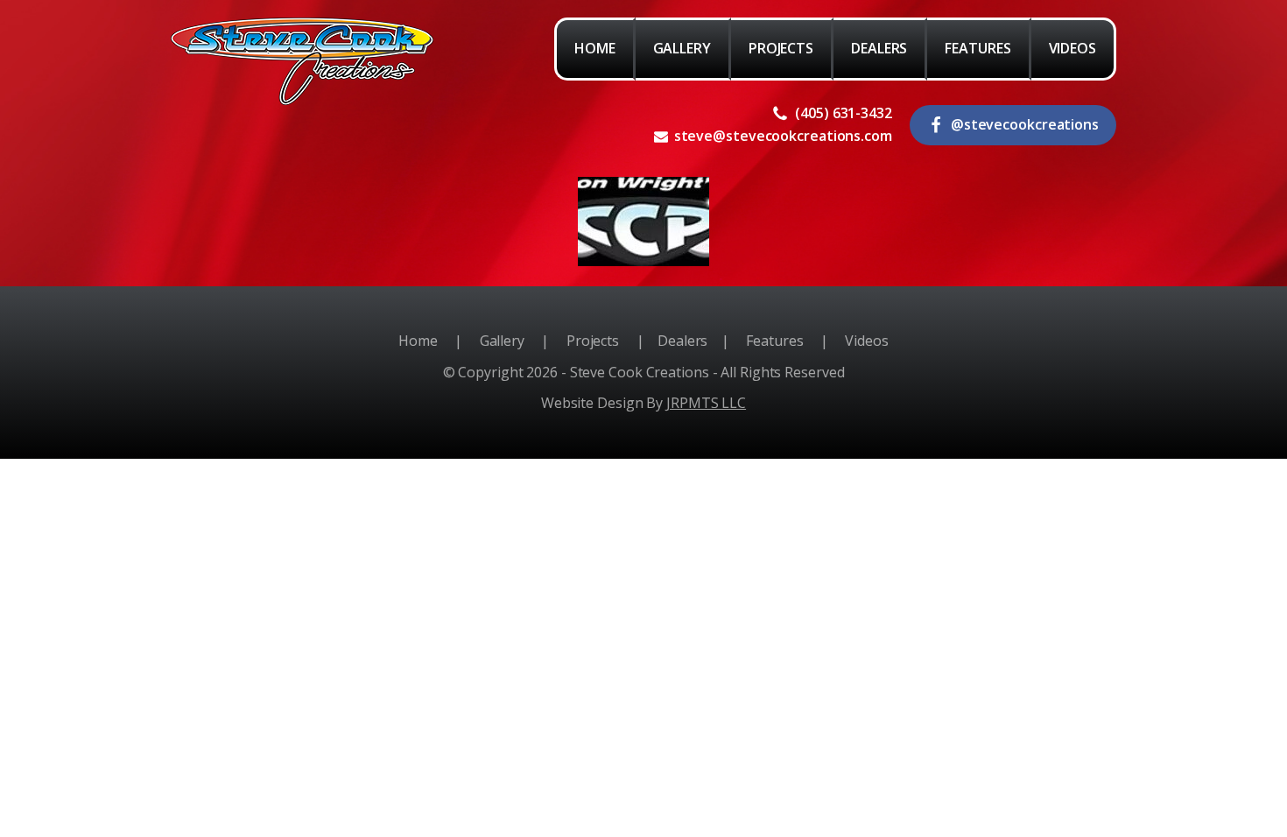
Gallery (501, 340)
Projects (592, 340)
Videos (866, 340)
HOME (594, 48)
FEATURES (977, 48)
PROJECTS (781, 48)
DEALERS (879, 48)
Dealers (682, 340)
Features (774, 340)
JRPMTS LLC (706, 402)
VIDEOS (1072, 48)
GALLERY (682, 48)
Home (418, 340)
